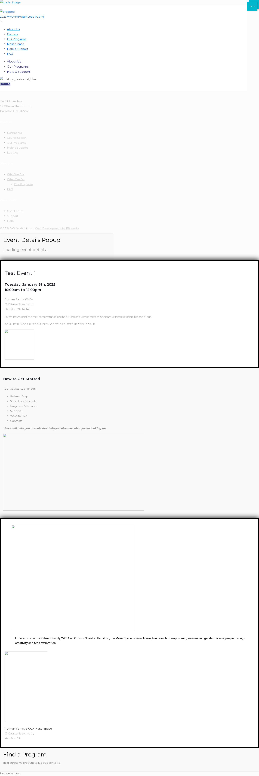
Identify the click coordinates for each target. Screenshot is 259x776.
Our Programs (16, 142)
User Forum (15, 211)
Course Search (17, 137)
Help (10, 221)
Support (12, 216)
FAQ (10, 189)
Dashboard (14, 132)
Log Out (12, 152)
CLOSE (252, 6)
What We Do (15, 179)
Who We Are (15, 174)
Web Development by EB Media (57, 228)
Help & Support (17, 147)
